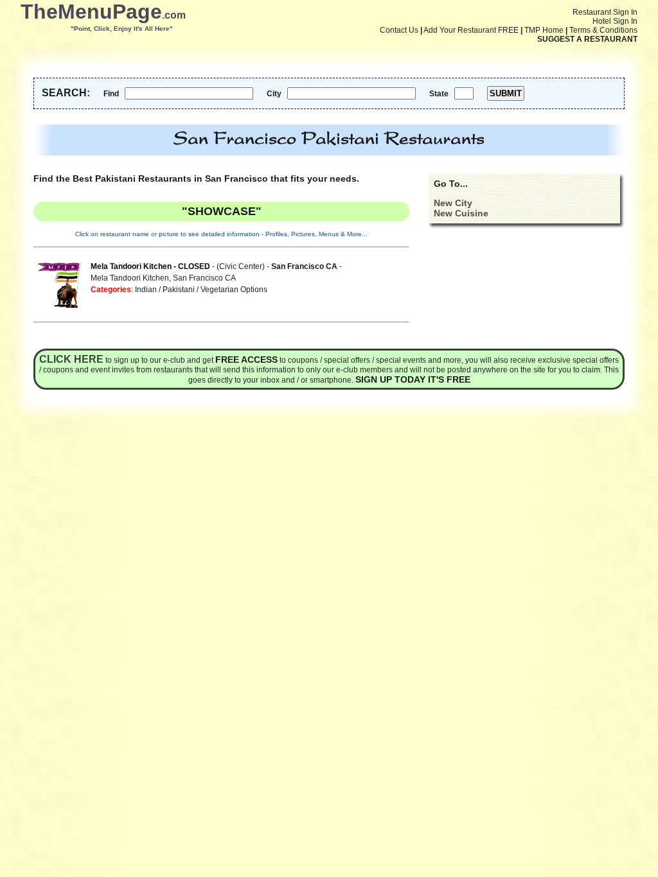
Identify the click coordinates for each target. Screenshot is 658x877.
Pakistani (179, 289)
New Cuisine (461, 213)
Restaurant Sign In (605, 12)
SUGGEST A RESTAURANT (587, 39)
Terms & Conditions (603, 30)
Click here (71, 359)
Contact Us (399, 30)
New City (453, 203)
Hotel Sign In (614, 21)
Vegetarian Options (233, 289)
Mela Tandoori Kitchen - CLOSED (150, 266)
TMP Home (544, 30)
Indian (146, 289)
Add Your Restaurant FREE (471, 30)
